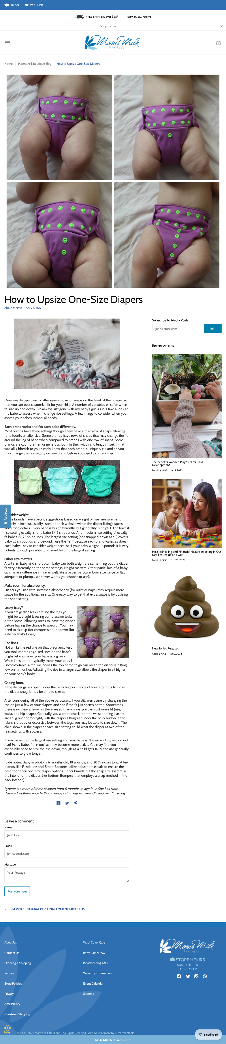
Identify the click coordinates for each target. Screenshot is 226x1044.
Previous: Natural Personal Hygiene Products (48, 909)
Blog (15, 5)
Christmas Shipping (17, 1014)
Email (8, 846)
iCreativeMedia (124, 1033)
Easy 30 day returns (139, 16)
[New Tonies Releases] (187, 606)
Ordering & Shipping (17, 963)
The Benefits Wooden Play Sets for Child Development (177, 463)
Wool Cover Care (94, 942)
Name (8, 827)
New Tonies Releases (165, 648)
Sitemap (88, 994)
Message (10, 864)
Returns (9, 973)
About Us (10, 942)
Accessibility (12, 1004)
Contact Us (11, 953)
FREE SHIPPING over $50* (102, 16)
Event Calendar (93, 983)
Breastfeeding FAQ (95, 963)
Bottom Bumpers (60, 775)
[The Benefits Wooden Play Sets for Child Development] (187, 406)
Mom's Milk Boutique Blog (34, 64)
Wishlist (37, 5)
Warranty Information (97, 973)
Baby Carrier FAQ (94, 953)
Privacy (9, 994)
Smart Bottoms (56, 767)
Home (8, 64)
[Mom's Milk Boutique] (112, 42)
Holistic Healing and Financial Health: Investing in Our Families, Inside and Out (186, 553)
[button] (113, 1039)
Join (212, 328)
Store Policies (13, 983)
